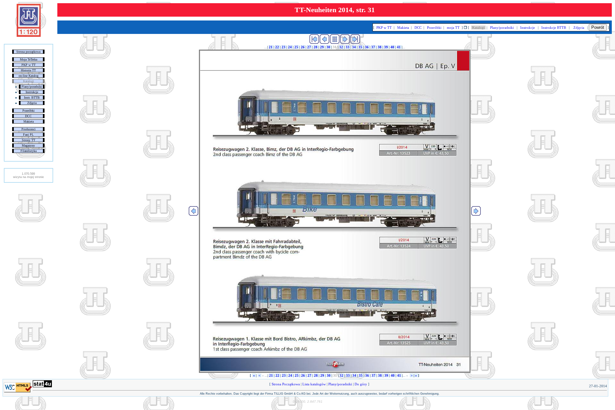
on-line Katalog (28, 75)
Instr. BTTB (32, 97)
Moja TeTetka (28, 59)
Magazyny (28, 145)
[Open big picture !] (334, 211)
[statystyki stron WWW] (42, 386)
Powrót (597, 27)
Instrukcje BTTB (553, 27)
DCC (28, 116)
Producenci (28, 129)
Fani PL (28, 134)
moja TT (453, 27)
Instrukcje (32, 92)
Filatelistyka (28, 151)
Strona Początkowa (286, 384)
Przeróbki (28, 110)
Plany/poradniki (31, 86)
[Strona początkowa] (29, 35)
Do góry (361, 384)
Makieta (28, 121)
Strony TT (28, 140)
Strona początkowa (28, 51)
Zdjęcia (32, 103)
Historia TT (28, 70)
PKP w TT (28, 65)
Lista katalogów (314, 384)
